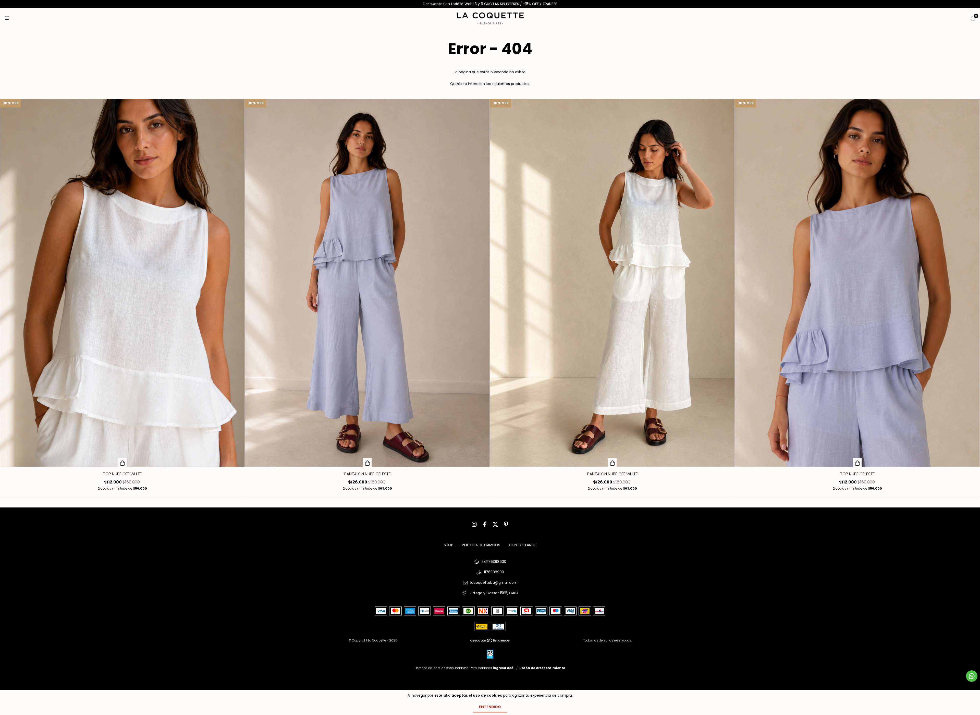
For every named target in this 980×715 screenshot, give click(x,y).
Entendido (490, 706)
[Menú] (7, 18)
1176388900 (494, 572)
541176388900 (494, 561)
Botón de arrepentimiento (542, 668)
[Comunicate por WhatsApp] (971, 676)
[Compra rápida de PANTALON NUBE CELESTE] (367, 462)
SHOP (448, 545)
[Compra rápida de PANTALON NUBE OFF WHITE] (612, 462)
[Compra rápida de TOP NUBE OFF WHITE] (122, 462)
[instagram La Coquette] (474, 524)
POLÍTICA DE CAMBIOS (481, 545)
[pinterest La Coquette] (506, 524)
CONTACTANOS (522, 545)
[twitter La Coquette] (495, 524)
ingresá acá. (503, 668)
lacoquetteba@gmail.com (494, 582)
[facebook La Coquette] (485, 524)
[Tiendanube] (490, 641)
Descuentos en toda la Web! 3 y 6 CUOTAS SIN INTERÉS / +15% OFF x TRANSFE (490, 3)
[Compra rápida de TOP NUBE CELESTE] (857, 462)
